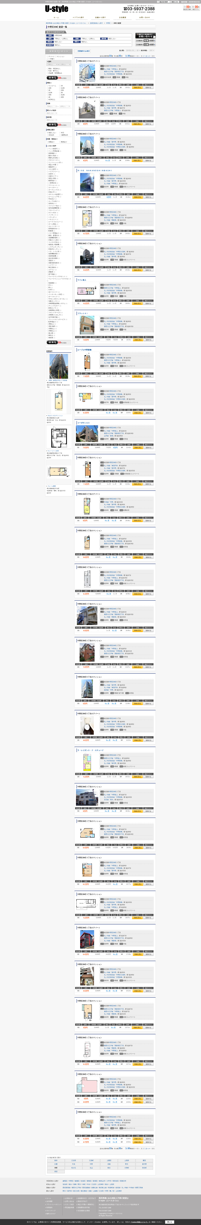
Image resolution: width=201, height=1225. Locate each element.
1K (62, 86)
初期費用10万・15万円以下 (87, 1198)
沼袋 (109, 1164)
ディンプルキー (55, 306)
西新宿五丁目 (119, 71)
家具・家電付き (55, 235)
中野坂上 (115, 69)
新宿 (111, 436)
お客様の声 (69, 1198)
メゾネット (53, 215)
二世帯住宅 (53, 183)
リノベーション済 (56, 162)
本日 (62, 133)
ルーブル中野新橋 (84, 350)
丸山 (91, 1168)
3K (62, 92)
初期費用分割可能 (84, 1207)
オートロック (54, 296)
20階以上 (53, 331)
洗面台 (52, 260)
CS (51, 285)
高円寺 (69, 1191)
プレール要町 (52, 486)
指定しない (52, 133)
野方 (126, 1164)
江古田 (73, 1160)
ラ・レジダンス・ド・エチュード (90, 750)
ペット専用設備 (55, 151)
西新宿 (114, 220)
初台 (111, 799)
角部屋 (52, 338)
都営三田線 (139, 1187)
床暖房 (52, 272)
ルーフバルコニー (56, 222)
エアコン (53, 270)
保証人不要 (53, 165)
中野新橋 (119, 74)
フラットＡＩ (82, 313)
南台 (109, 1168)
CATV (51, 290)
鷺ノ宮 (112, 1191)
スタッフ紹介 (69, 1204)
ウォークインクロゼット (58, 276)
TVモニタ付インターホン (58, 299)
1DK (50, 88)
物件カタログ (50, 1214)
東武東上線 (103, 1187)
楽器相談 (53, 153)
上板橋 (95, 1191)
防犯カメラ (53, 308)
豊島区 (89, 1181)
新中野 (114, 108)
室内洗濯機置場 (55, 208)
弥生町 (144, 1168)
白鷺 (55, 1164)
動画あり (64, 142)
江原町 (91, 1160)
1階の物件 (53, 326)
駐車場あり (53, 322)
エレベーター (54, 226)
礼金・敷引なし (54, 71)
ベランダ (53, 217)
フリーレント (54, 185)
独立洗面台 (53, 267)
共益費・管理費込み (55, 73)
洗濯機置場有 (54, 238)
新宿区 (95, 1181)
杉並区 (83, 1181)
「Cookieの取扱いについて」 (139, 1222)
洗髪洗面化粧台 (55, 263)
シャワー (53, 265)
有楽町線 (111, 1187)
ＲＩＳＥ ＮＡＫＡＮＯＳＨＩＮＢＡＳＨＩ (94, 170)
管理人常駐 (53, 178)
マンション (60, 56)
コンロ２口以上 (55, 242)
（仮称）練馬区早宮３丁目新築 (57, 380)
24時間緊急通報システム (58, 303)
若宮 (55, 1171)
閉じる (169, 1222)
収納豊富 (53, 283)
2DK (62, 90)
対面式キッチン (55, 249)
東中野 (144, 1164)
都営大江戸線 (108, 71)
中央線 (106, 502)
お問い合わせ (69, 1201)
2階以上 (52, 324)
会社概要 (49, 1201)
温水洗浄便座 (54, 258)
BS (51, 287)
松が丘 (73, 1168)
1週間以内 (64, 135)
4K (49, 97)
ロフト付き (53, 212)
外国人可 (53, 192)
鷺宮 (144, 1160)
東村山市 (102, 1181)
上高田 (126, 1160)
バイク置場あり (55, 233)
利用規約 (49, 1207)
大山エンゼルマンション (55, 415)
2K (49, 90)
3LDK (63, 95)
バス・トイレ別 (55, 251)
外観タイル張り (55, 240)
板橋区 (77, 1181)
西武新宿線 (66, 1187)
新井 (55, 1160)
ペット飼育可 (54, 149)
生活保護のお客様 (84, 1210)
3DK (50, 95)
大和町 (126, 1168)
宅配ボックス (54, 301)
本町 (114, 66)
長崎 (74, 1184)
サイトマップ (50, 1210)
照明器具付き (54, 228)
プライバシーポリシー (54, 1204)
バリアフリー (54, 171)
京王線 (106, 799)
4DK (62, 97)
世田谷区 (116, 1181)
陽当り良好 (53, 155)
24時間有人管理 (55, 310)
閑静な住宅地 (54, 158)
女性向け (53, 203)
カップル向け (54, 201)
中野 (111, 502)
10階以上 (53, 328)
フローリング (54, 210)
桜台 (70, 1184)
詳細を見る (137, 87)
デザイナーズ (54, 160)
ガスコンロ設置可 (56, 194)
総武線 (106, 690)
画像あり (52, 142)
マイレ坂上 (81, 280)
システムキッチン (56, 247)
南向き (52, 335)
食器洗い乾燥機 (55, 244)
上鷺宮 (109, 1160)
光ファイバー (54, 292)
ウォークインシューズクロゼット (59, 280)
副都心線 (94, 1187)
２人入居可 (53, 169)
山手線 (106, 436)
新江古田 (76, 1191)
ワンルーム (52, 86)
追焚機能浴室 (54, 253)
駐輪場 (52, 231)
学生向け (53, 199)
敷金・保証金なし (55, 68)
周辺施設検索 (69, 1207)
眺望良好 (53, 180)
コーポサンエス (83, 423)
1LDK (63, 88)
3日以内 (51, 135)
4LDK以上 (52, 99)
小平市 (109, 1181)
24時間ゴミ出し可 (56, 315)
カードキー (53, 187)
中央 (73, 1164)
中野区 (111, 66)
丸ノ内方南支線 (109, 74)
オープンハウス (55, 190)
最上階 (52, 333)
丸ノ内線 (107, 69)
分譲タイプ (53, 176)
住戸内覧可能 (54, 317)
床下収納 (53, 274)
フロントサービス (56, 312)
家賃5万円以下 (82, 1201)
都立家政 (84, 1191)
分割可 (52, 174)
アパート (52, 56)
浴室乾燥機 (53, 256)
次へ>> (148, 56)
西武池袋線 (86, 1187)
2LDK (50, 92)
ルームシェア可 (55, 197)
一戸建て (52, 59)
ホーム (48, 1198)
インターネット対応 (56, 294)
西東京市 (123, 1181)
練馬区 (65, 1181)
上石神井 (100, 1184)
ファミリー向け (55, 206)
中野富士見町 (120, 147)
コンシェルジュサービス (58, 319)
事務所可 (53, 167)
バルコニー (53, 219)
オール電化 (53, 224)
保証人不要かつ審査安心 (86, 1204)
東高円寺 (115, 465)
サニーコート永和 (53, 451)
